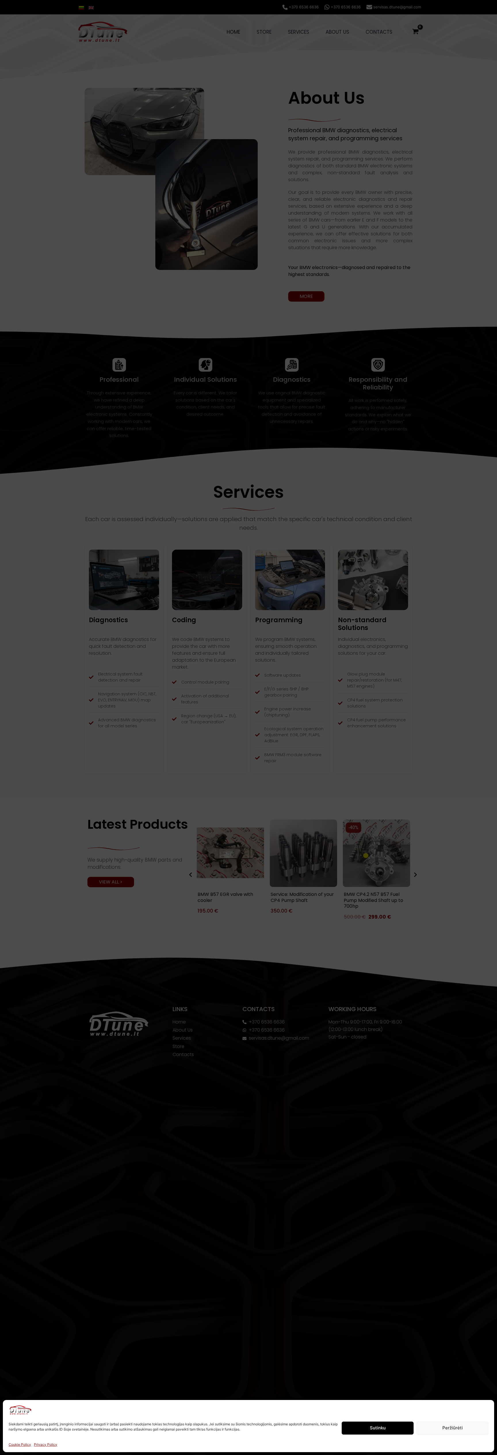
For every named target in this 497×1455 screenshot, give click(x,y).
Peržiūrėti (452, 1428)
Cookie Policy (20, 1444)
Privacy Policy (45, 1444)
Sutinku (378, 1428)
